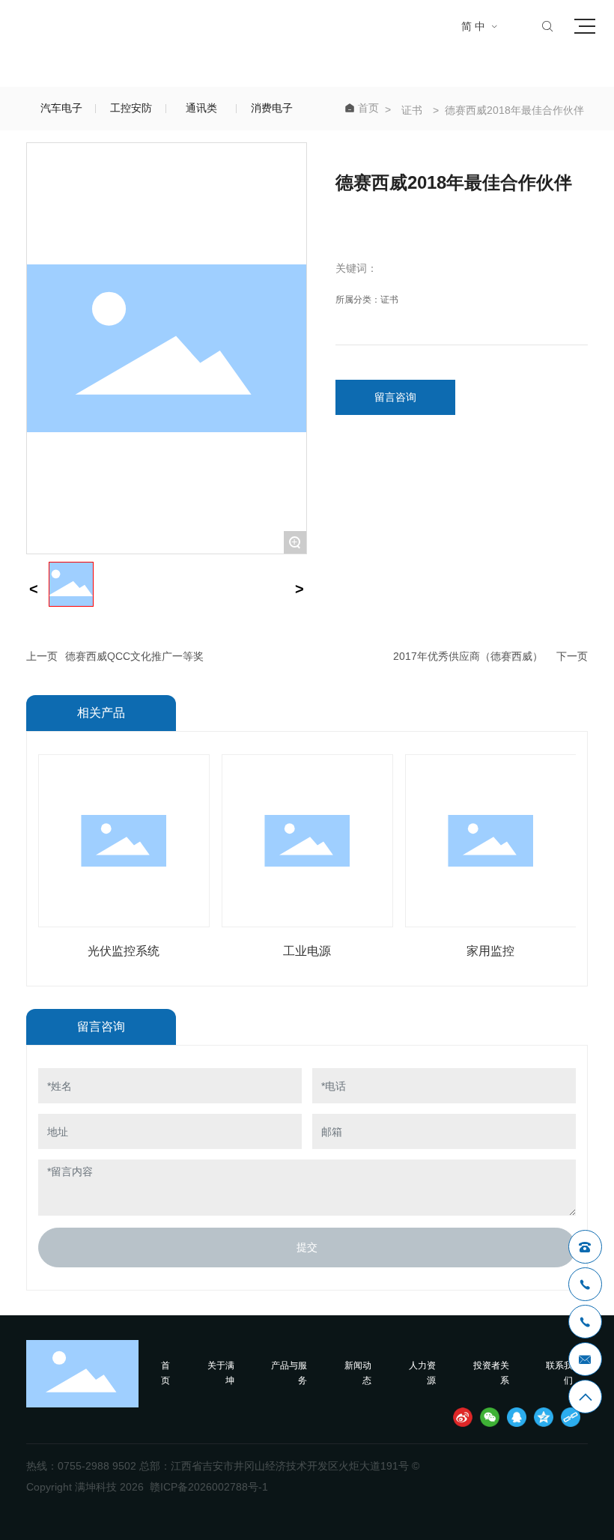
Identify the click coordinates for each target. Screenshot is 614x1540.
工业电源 (307, 951)
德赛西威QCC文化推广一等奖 (134, 656)
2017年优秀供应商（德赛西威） (468, 656)
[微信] (489, 1417)
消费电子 (272, 108)
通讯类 (201, 108)
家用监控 (490, 951)
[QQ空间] (543, 1417)
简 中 (480, 26)
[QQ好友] (516, 1417)
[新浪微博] (462, 1417)
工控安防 (131, 108)
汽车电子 (61, 108)
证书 (411, 110)
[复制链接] (570, 1417)
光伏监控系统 (123, 951)
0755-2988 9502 (97, 1466)
